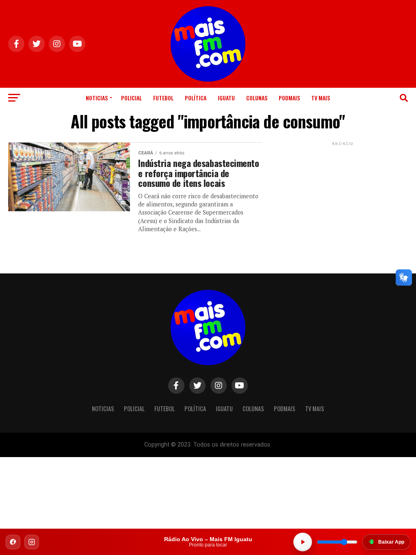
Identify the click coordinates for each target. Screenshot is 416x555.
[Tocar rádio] (302, 542)
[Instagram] (31, 542)
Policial (131, 97)
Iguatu (226, 97)
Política (195, 97)
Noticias (97, 97)
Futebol (163, 97)
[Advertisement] (343, 198)
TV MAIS (320, 97)
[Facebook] (13, 542)
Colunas (256, 97)
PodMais (289, 97)
